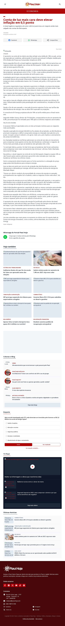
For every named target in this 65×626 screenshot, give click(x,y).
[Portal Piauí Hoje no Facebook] (4, 585)
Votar (18, 444)
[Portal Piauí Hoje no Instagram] (8, 585)
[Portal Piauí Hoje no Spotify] (24, 585)
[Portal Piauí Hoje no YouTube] (16, 585)
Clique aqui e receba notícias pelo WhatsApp (22, 236)
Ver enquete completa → (32, 448)
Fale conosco (38, 619)
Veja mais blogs (32, 405)
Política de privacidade (28, 619)
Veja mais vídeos (33, 505)
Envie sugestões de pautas (17, 238)
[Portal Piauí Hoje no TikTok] (20, 585)
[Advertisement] (32, 342)
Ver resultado (46, 444)
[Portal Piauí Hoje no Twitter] (12, 585)
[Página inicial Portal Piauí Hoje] (32, 4)
